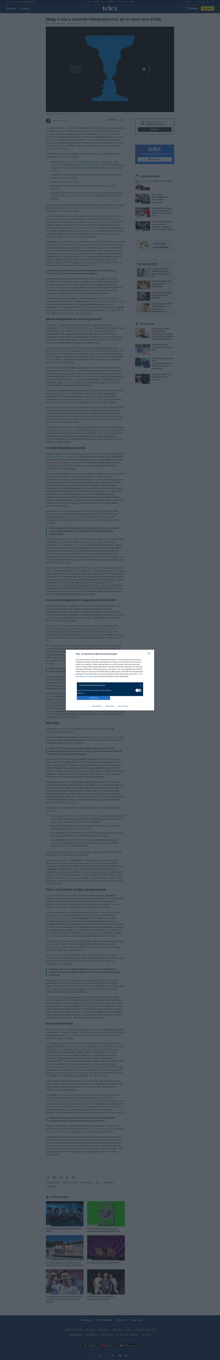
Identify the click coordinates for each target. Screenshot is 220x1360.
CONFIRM (93, 698)
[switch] (138, 690)
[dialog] (110, 680)
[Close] (149, 654)
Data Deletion (97, 706)
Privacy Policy (123, 706)
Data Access (110, 706)
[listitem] (109, 685)
